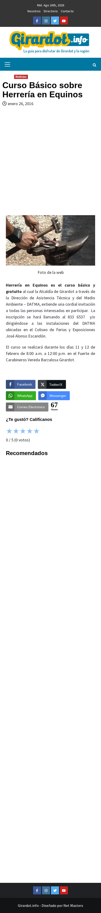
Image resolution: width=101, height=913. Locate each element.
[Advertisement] (50, 161)
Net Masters (73, 905)
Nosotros (34, 11)
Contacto (67, 11)
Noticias (21, 76)
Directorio (51, 11)
